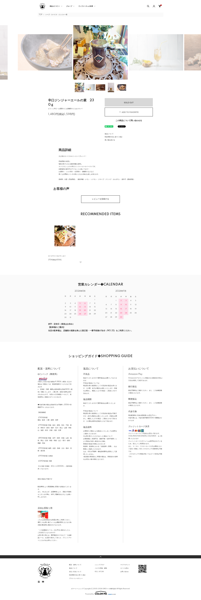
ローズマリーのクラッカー (57, 256)
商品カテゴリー (55, 6)
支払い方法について (75, 571)
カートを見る (124, 568)
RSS (96, 571)
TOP (40, 14)
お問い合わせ (124, 571)
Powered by (89, 594)
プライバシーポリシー (76, 578)
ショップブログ (99, 564)
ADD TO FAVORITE (130, 112)
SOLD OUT (129, 102)
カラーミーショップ (77, 588)
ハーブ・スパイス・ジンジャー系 (56, 14)
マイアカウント (125, 564)
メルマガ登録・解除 (101, 568)
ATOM (101, 571)
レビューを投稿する (100, 199)
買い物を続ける (110, 140)
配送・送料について (75, 564)
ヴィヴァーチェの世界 (85, 6)
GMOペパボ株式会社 (109, 588)
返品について (109, 134)
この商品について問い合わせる (129, 121)
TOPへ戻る (100, 556)
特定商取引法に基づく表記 (113, 137)
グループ (69, 6)
